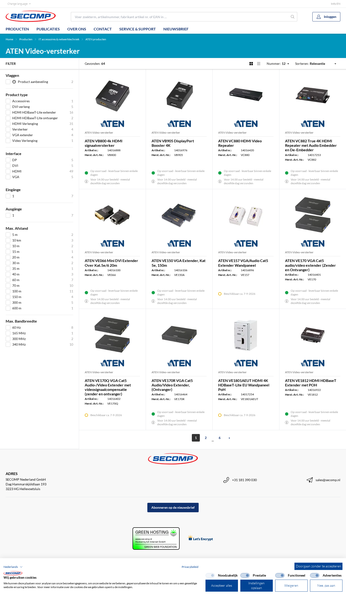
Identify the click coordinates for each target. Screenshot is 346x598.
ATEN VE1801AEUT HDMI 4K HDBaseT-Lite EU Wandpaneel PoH (243, 385)
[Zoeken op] (292, 16)
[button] (13, 566)
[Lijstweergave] (258, 63)
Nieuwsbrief (176, 29)
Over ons (76, 29)
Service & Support (137, 29)
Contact (103, 29)
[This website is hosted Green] (156, 538)
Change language (18, 3)
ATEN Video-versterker (99, 132)
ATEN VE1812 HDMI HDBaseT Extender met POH (310, 382)
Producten (17, 29)
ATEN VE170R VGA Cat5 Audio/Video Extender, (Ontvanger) (172, 385)
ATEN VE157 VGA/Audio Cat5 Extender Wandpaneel (243, 262)
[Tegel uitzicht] (251, 63)
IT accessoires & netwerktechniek (59, 39)
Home (9, 39)
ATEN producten (95, 39)
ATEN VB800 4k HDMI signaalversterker (103, 143)
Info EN (335, 3)
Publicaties (48, 29)
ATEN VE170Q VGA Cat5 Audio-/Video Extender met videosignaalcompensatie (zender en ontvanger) (108, 387)
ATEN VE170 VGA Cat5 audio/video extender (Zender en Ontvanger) (310, 265)
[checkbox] (210, 575)
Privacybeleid (190, 567)
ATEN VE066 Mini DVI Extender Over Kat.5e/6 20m (111, 262)
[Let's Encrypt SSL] (200, 538)
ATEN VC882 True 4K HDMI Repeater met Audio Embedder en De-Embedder (311, 145)
